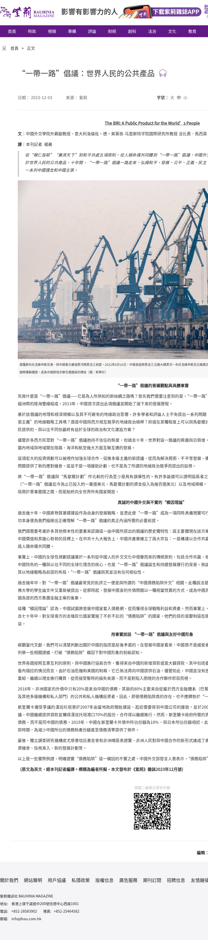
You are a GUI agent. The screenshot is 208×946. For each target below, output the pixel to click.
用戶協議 (57, 880)
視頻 (52, 31)
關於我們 (9, 880)
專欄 (72, 31)
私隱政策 (81, 880)
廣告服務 (128, 880)
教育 (192, 31)
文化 (172, 31)
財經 (112, 31)
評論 (92, 31)
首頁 (12, 31)
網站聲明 (33, 880)
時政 (32, 31)
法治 (152, 31)
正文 (31, 48)
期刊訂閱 (152, 880)
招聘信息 (176, 880)
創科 (132, 31)
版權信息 (104, 880)
